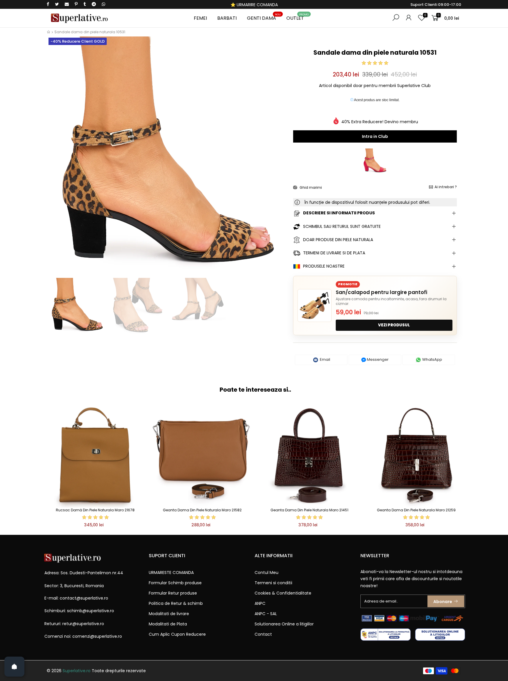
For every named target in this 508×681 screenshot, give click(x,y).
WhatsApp (431, 359)
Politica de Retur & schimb (176, 603)
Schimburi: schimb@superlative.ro (79, 611)
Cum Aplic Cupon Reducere (177, 634)
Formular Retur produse (173, 593)
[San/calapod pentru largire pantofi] (315, 305)
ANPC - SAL (266, 614)
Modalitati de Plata (168, 624)
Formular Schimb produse (175, 583)
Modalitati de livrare (169, 614)
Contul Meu (266, 572)
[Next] (278, 161)
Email (324, 359)
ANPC (260, 603)
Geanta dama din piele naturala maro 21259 (416, 510)
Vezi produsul (394, 325)
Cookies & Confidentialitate (283, 593)
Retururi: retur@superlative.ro (74, 624)
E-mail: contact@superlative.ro (76, 598)
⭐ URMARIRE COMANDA (254, 5)
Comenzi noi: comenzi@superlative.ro (83, 636)
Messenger (377, 359)
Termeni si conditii (273, 583)
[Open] (14, 667)
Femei (200, 18)
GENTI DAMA (264, 17)
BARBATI (227, 18)
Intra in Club (375, 136)
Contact (263, 634)
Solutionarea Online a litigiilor (284, 624)
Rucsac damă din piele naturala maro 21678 (95, 510)
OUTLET (297, 17)
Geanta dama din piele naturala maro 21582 (202, 510)
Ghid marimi (310, 187)
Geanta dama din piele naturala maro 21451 (309, 510)
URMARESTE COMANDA (171, 572)
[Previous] (56, 161)
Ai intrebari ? (446, 186)
